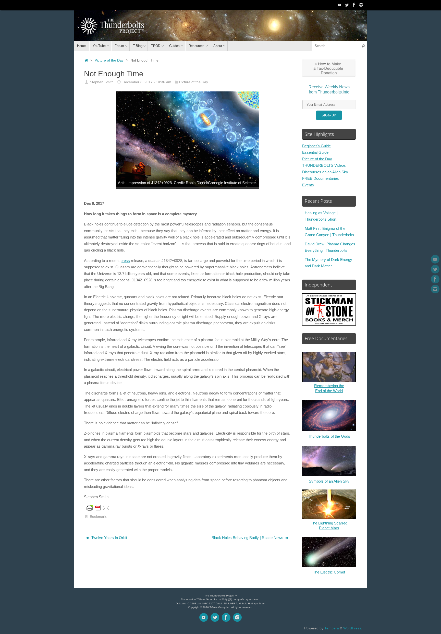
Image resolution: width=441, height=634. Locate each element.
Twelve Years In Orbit (108, 537)
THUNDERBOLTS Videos (324, 165)
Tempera (331, 628)
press (125, 260)
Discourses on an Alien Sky (325, 172)
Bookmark (98, 517)
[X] (346, 4)
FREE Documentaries (320, 178)
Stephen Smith (102, 82)
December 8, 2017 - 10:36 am (146, 82)
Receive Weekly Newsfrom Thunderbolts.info (329, 89)
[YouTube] (339, 4)
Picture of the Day (109, 60)
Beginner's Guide (316, 146)
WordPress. (352, 628)
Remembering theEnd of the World (329, 388)
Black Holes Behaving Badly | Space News (248, 537)
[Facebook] (354, 4)
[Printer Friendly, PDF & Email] (98, 508)
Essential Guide (315, 152)
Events (308, 185)
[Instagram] (361, 4)
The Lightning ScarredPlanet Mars (329, 525)
